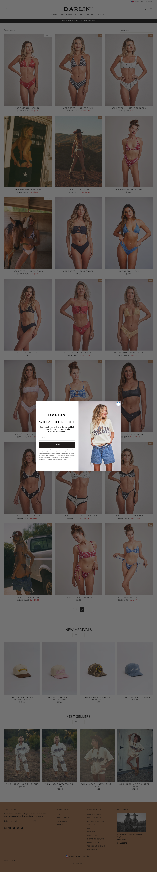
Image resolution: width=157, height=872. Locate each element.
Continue (57, 444)
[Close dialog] (118, 404)
